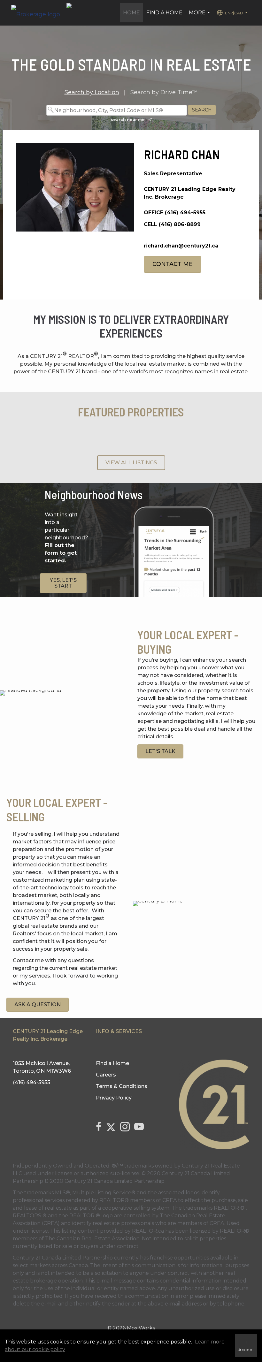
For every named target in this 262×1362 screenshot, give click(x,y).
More (200, 16)
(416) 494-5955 (185, 212)
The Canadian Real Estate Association (92, 1239)
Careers (106, 1075)
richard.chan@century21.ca (181, 246)
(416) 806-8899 (180, 224)
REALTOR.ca (148, 1231)
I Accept (246, 1345)
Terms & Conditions (121, 1086)
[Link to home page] (38, 12)
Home (131, 13)
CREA (169, 1200)
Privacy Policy (114, 1098)
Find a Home (164, 13)
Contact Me (172, 264)
